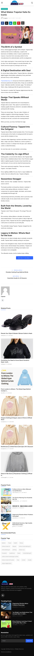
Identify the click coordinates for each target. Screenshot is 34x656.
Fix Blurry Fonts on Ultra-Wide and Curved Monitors (21, 489)
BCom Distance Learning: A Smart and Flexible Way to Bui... (22, 622)
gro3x (13, 526)
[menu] (2, 3)
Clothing (2, 364)
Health (15, 543)
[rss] (3, 595)
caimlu (13, 615)
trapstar (3, 296)
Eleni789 (2, 393)
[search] (32, 3)
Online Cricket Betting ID (24, 546)
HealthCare (12, 553)
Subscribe (29, 640)
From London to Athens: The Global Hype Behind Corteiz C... (16, 390)
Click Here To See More (24, 258)
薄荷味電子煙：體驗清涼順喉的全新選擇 (22, 506)
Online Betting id (6, 549)
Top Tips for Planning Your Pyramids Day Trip (22, 498)
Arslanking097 (4, 477)
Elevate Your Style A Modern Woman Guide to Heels (16, 333)
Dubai (18, 553)
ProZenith (4, 553)
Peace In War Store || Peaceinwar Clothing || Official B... (16, 474)
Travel (9, 543)
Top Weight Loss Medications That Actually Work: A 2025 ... (22, 613)
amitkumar (3, 335)
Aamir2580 (14, 624)
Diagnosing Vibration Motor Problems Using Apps (22, 515)
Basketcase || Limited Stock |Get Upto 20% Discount (17, 446)
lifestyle (14, 546)
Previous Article (18, 270)
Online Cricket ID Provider (8, 560)
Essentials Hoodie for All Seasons (17, 278)
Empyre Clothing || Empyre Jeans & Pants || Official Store (16, 418)
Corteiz (23, 560)
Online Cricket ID (6, 546)
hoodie (29, 560)
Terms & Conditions (6, 652)
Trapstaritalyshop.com (6, 80)
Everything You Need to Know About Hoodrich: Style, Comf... (15, 361)
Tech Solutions (15, 492)
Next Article (16, 276)
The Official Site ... (16, 501)
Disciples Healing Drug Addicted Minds (17, 272)
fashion (3, 543)
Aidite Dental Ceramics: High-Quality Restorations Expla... (22, 523)
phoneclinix (14, 517)
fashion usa (22, 549)
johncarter (14, 507)
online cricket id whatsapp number (10, 556)
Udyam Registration (6, 563)
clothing (14, 549)
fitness (21, 543)
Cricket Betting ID (27, 553)
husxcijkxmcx (3, 421)
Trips (18, 560)
